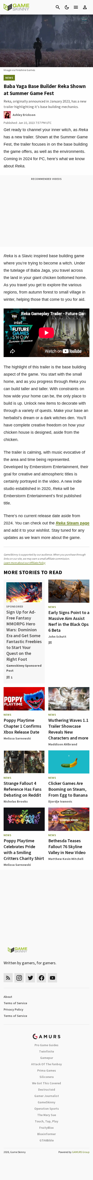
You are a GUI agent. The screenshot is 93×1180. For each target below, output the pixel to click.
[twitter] (30, 977)
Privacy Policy (13, 1009)
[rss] (8, 977)
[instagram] (19, 977)
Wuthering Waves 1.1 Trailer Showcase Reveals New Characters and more (68, 729)
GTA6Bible (47, 1140)
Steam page (72, 523)
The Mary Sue (46, 1115)
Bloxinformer (46, 1134)
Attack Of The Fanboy (46, 1064)
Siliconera (47, 1077)
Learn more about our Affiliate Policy (24, 562)
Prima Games (46, 1070)
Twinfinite (46, 1051)
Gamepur (46, 1058)
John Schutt (57, 636)
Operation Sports (46, 1109)
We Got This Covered (46, 1083)
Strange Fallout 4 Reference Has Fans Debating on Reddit (23, 789)
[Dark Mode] (66, 7)
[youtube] (52, 977)
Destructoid (46, 1089)
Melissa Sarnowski (17, 738)
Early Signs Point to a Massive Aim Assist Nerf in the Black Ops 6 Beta (68, 621)
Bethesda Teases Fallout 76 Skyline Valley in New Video (67, 846)
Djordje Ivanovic (60, 801)
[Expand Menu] (75, 7)
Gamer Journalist (46, 1096)
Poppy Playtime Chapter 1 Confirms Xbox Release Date (22, 726)
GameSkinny (46, 1102)
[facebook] (41, 977)
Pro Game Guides (46, 1045)
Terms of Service (15, 1003)
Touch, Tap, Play (46, 1121)
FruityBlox (46, 1128)
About (8, 997)
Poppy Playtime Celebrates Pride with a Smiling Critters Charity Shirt (24, 849)
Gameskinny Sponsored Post (24, 668)
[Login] (84, 7)
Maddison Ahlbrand (62, 744)
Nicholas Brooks (16, 801)
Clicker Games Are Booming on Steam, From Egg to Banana (68, 789)
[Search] (57, 7)
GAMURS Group (80, 1152)
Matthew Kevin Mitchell (65, 859)
